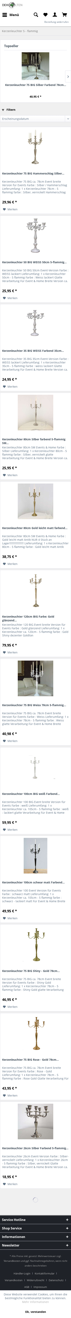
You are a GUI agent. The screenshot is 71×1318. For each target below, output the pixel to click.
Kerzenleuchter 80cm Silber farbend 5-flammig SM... (33, 441)
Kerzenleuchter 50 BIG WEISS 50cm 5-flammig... (34, 262)
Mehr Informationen (35, 1302)
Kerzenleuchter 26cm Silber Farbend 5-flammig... (35, 1148)
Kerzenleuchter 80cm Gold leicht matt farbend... (34, 528)
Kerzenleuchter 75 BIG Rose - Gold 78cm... (30, 1059)
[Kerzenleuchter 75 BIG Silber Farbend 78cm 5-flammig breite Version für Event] (35, 66)
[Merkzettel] (45, 15)
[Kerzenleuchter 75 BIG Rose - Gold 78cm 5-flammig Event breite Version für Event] (35, 1033)
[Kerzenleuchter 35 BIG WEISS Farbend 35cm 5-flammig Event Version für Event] (35, 324)
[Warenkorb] (65, 15)
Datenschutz (56, 1280)
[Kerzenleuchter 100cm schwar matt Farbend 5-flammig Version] (35, 856)
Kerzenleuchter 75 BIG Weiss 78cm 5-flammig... (34, 705)
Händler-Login (22, 1273)
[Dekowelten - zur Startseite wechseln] (12, 5)
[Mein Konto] (55, 15)
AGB (26, 1287)
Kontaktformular (44, 1273)
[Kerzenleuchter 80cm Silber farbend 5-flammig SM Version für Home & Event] (35, 412)
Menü (14, 14)
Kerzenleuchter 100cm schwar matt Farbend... (33, 882)
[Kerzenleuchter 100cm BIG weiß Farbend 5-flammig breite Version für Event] (35, 767)
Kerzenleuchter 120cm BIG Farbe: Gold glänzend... (28, 618)
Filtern (10, 110)
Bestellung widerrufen (56, 22)
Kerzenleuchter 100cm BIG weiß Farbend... (31, 794)
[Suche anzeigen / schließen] (36, 15)
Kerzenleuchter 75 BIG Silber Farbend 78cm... (35, 85)
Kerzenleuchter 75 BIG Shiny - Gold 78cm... (31, 971)
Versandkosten (12, 1261)
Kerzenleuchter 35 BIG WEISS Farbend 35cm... (33, 351)
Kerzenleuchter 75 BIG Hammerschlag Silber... (33, 173)
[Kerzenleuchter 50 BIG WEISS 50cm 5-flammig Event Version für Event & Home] (35, 235)
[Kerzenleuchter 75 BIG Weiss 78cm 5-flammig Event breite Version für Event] (35, 678)
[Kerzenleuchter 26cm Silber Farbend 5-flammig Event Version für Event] (35, 1121)
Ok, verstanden (35, 1312)
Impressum (40, 1287)
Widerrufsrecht (35, 1280)
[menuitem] (36, 15)
